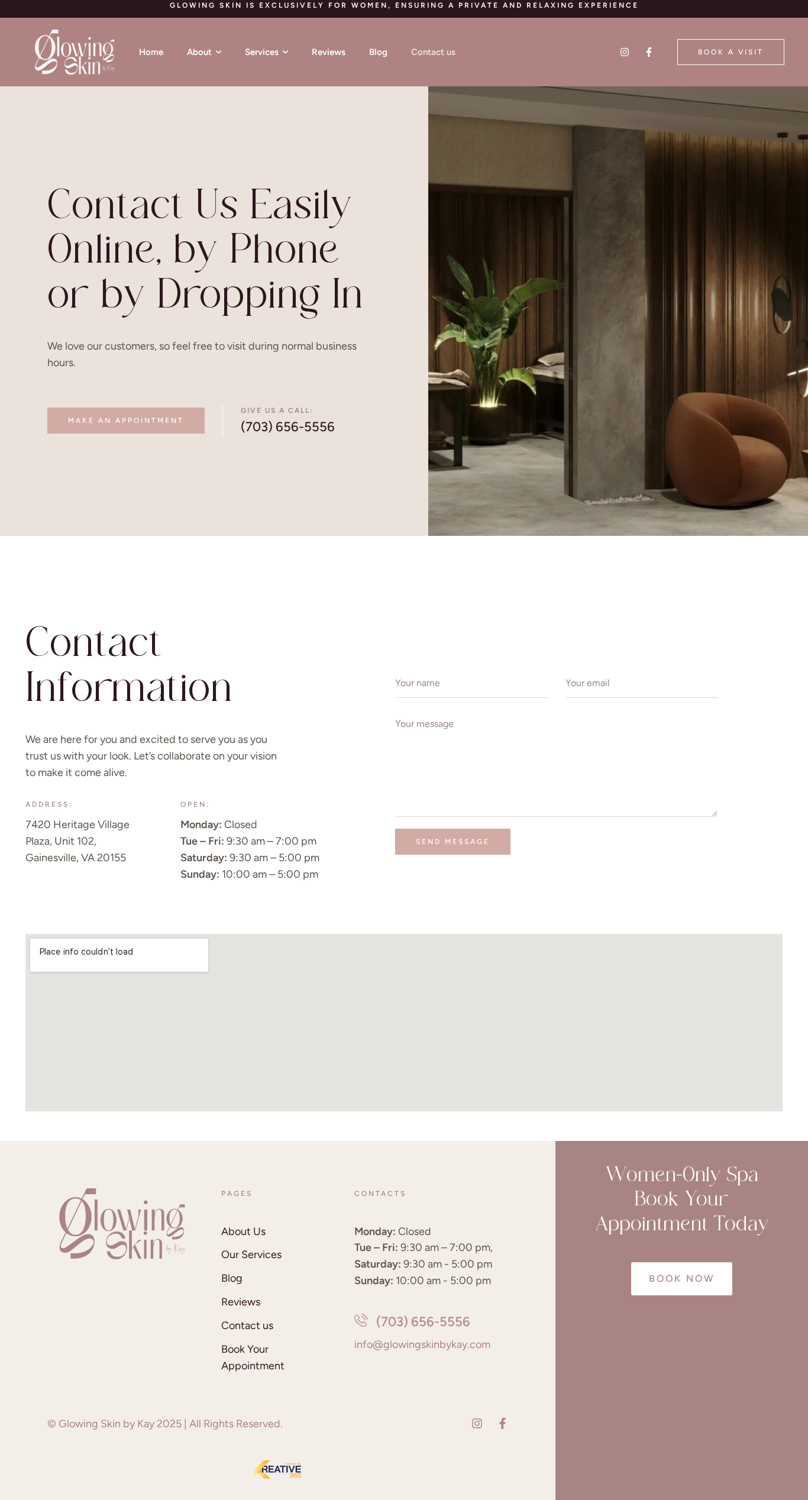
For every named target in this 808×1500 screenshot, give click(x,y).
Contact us (247, 1325)
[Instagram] (624, 52)
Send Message (453, 842)
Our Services (251, 1254)
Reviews (240, 1301)
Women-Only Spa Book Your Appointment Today (682, 1201)
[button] (730, 52)
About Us (243, 1231)
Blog (232, 1278)
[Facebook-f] (649, 52)
